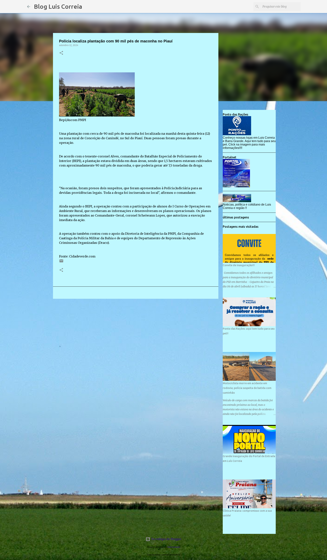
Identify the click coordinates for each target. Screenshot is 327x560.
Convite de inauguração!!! (239, 265)
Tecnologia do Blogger (165, 539)
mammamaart (173, 547)
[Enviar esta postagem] (61, 262)
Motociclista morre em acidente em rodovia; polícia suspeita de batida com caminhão (247, 388)
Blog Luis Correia (58, 6)
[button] (61, 53)
